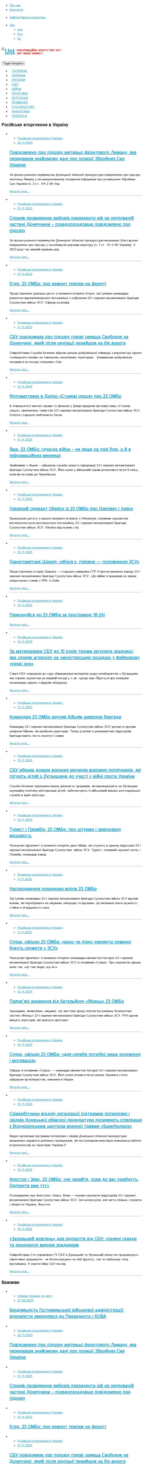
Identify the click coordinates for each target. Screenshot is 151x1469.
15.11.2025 (24, 499)
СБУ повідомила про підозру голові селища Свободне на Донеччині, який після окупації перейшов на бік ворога (68, 340)
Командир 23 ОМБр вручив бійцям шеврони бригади (65, 717)
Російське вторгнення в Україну (40, 138)
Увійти (14, 17)
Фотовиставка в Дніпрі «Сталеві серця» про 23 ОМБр (65, 396)
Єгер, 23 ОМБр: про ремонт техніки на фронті (57, 284)
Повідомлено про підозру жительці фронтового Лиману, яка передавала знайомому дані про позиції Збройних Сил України (72, 159)
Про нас (15, 5)
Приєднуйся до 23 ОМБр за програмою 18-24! (57, 615)
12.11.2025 (24, 760)
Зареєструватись (33, 17)
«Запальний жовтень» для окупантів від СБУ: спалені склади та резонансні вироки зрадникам (73, 1242)
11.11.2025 (24, 879)
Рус (20, 34)
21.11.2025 (24, 208)
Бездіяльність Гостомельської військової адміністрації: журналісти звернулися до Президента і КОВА (66, 1313)
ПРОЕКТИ (19, 116)
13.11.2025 (24, 642)
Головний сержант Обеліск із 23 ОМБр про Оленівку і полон (71, 509)
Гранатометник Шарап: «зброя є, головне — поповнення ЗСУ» (74, 562)
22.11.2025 (25, 143)
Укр (12, 25)
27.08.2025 (25, 1300)
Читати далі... (19, 191)
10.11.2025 (24, 992)
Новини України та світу (34, 1296)
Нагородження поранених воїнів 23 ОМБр (53, 889)
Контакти (16, 10)
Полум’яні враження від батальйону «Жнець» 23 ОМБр (66, 1001)
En (19, 38)
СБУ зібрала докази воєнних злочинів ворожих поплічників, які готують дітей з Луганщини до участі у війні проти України (75, 773)
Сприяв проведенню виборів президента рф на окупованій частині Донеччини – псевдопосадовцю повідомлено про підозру (71, 224)
